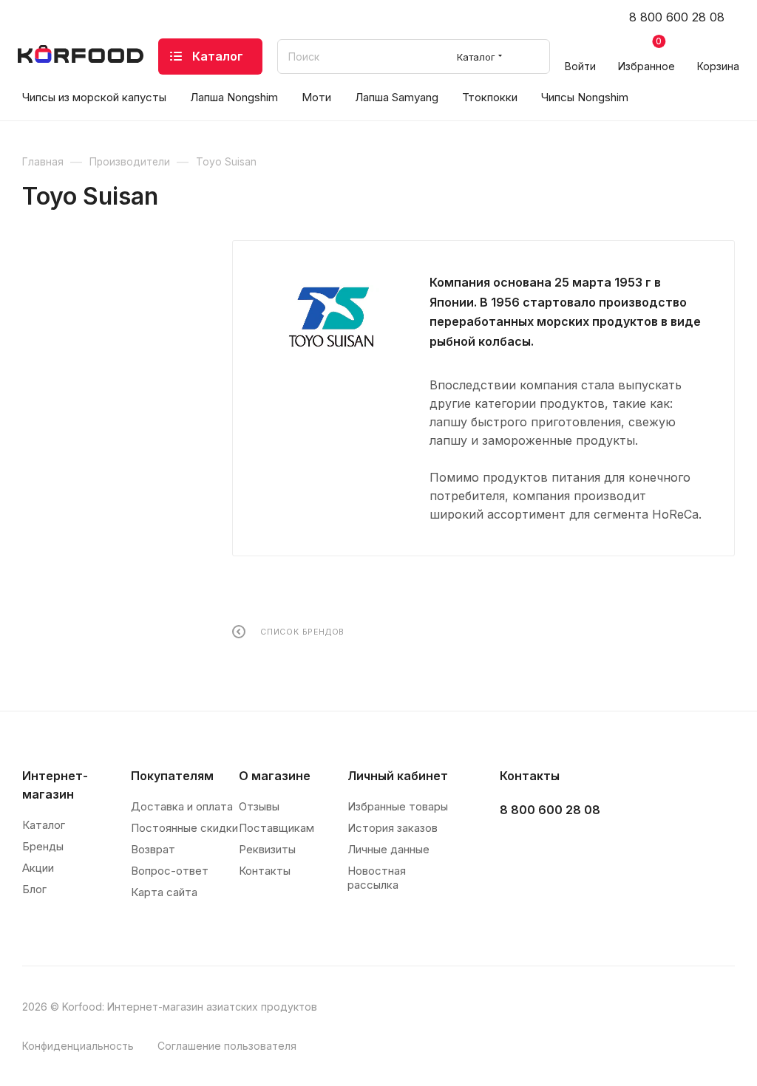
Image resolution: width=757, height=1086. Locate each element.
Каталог (43, 825)
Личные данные (388, 849)
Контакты (265, 871)
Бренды (43, 846)
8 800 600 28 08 (676, 17)
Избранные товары (397, 806)
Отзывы (259, 806)
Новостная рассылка (376, 878)
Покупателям (172, 775)
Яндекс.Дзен (626, 847)
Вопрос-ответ (169, 871)
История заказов (392, 828)
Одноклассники (589, 847)
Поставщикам (276, 828)
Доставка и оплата (182, 806)
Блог (34, 889)
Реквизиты (267, 849)
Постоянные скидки (184, 828)
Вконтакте (516, 847)
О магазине (274, 775)
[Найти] (532, 56)
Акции (38, 868)
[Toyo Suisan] (331, 316)
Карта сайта (164, 892)
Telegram (552, 847)
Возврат (153, 849)
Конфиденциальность (78, 1045)
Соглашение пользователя (226, 1045)
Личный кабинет (397, 775)
